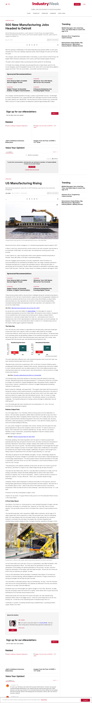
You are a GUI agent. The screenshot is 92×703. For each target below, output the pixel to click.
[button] (6, 4)
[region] (31, 155)
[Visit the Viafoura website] (55, 158)
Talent (29, 13)
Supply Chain (61, 13)
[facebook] (27, 45)
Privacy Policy (44, 699)
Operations (45, 13)
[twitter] (32, 45)
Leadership (53, 13)
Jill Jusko (8, 193)
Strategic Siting (9, 20)
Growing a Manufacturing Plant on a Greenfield (27, 375)
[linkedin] (29, 45)
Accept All (85, 700)
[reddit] (34, 45)
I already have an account (32, 169)
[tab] (9, 152)
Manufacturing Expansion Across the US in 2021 (25, 308)
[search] (9, 4)
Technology (36, 13)
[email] (36, 45)
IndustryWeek (31, 311)
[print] (57, 45)
